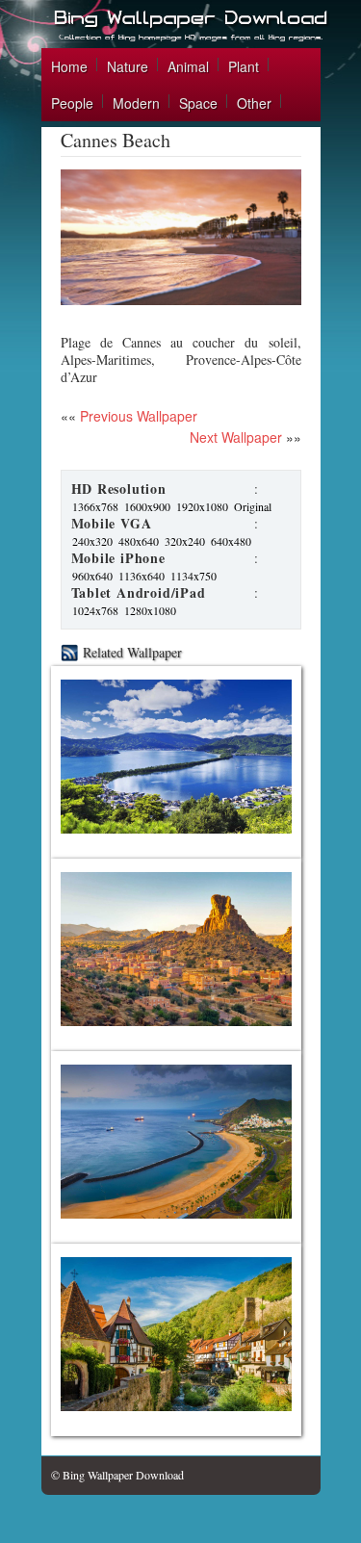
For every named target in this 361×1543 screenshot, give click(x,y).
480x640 (138, 541)
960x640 (92, 575)
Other (254, 103)
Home (69, 66)
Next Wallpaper (236, 437)
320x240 (185, 541)
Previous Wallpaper (136, 415)
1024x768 (95, 610)
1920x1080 (202, 506)
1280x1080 (150, 610)
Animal (188, 66)
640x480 (231, 541)
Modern (136, 103)
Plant (243, 66)
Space (198, 103)
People (72, 103)
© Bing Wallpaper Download (117, 1474)
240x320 (92, 541)
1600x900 (147, 506)
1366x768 (95, 506)
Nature (127, 66)
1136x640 (141, 575)
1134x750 (193, 575)
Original (252, 506)
